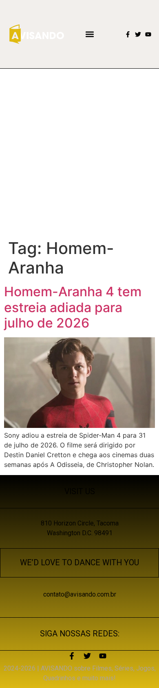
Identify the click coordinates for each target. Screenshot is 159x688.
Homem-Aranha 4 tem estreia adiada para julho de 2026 (72, 307)
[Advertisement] (79, 152)
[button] (90, 34)
